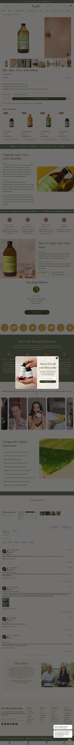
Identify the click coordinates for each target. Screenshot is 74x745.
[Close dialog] (57, 358)
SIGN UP (48, 381)
